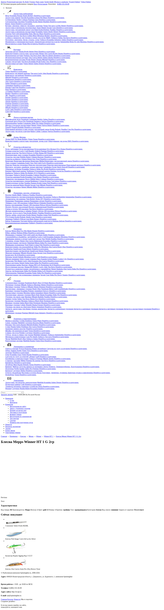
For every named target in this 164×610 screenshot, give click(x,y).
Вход (35, 4)
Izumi (32, 263)
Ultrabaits (42, 203)
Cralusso (24, 20)
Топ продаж (14, 418)
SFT (42, 199)
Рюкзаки (8, 325)
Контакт (41, 157)
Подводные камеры (12, 384)
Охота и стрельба (11, 349)
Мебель (16, 367)
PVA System (9, 217)
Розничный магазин (14, 2)
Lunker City (62, 259)
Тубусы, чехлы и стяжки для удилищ (19, 335)
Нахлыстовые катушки (14, 64)
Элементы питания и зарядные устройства (21, 386)
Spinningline (24, 34)
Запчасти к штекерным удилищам (60, 309)
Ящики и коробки (12, 321)
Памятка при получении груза (21, 422)
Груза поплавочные (26, 149)
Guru (37, 20)
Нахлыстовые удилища (14, 293)
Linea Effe (9, 112)
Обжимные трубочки (13, 169)
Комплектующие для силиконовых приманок (22, 275)
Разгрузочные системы (14, 341)
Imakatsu (57, 237)
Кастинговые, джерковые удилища (18, 289)
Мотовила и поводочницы (15, 337)
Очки (7, 355)
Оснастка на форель (13, 159)
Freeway (30, 153)
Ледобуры (9, 365)
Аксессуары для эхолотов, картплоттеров (21, 382)
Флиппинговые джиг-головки (16, 155)
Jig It (16, 255)
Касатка (36, 323)
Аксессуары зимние (13, 18)
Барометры (9, 363)
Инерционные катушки (14, 56)
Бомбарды (9, 173)
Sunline (20, 123)
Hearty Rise (61, 247)
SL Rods (26, 2)
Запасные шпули (11, 52)
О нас (12, 400)
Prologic (46, 30)
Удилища (17, 281)
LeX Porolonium (43, 265)
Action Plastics (52, 259)
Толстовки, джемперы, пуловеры (55, 373)
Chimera (34, 157)
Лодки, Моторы (20, 137)
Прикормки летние (37, 201)
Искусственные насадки (14, 267)
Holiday (36, 325)
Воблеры (8, 257)
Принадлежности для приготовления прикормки (24, 197)
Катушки (17, 50)
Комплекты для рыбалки (14, 75)
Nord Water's (29, 245)
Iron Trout (36, 159)
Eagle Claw (45, 62)
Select (38, 179)
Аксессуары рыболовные (23, 14)
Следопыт (29, 323)
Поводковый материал (75, 165)
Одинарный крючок (42, 171)
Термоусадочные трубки (14, 183)
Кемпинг (8, 367)
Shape (40, 235)
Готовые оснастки (12, 151)
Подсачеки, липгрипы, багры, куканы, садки (22, 40)
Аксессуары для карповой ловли (17, 30)
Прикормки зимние (22, 201)
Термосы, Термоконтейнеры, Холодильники (66, 367)
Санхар (39, 239)
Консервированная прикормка (16, 223)
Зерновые (9, 219)
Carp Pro (70, 129)
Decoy (27, 179)
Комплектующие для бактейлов (17, 251)
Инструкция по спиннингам (20, 416)
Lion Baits (34, 30)
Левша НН (43, 153)
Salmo (60, 38)
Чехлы (7, 339)
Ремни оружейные (39, 349)
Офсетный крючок (19, 171)
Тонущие (24, 221)
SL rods (77, 42)
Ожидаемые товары (12, 433)
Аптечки (8, 353)
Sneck (59, 167)
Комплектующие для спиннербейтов (19, 247)
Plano (39, 321)
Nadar (34, 273)
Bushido (46, 22)
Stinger (40, 22)
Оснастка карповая (12, 177)
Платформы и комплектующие (17, 359)
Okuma (21, 52)
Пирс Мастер (34, 34)
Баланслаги (9, 255)
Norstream (25, 119)
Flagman (31, 20)
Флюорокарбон (11, 123)
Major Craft (53, 289)
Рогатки (8, 195)
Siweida (24, 18)
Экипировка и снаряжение (24, 347)
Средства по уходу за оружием (58, 349)
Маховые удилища (12, 303)
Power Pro (22, 121)
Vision (45, 32)
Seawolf (65, 167)
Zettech (38, 151)
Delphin (23, 157)
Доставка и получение (18, 412)
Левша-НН (28, 267)
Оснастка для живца (13, 187)
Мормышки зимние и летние (16, 239)
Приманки (18, 229)
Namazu (27, 56)
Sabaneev (58, 40)
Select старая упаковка (28, 259)
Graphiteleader (63, 289)
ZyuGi (44, 163)
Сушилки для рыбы (12, 361)
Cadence (8, 105)
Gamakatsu (33, 119)
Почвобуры (9, 375)
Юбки (25, 233)
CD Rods (45, 283)
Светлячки (55, 181)
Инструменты (32, 44)
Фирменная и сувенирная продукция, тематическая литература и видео (32, 42)
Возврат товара (15, 414)
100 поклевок (22, 203)
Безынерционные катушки (15, 60)
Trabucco (54, 38)
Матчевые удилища (12, 287)
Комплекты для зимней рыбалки (17, 73)
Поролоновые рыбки (13, 265)
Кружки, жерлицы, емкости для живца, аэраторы (24, 26)
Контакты (13, 402)
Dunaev (26, 205)
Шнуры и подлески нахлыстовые (18, 125)
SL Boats (18, 139)
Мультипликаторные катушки (16, 58)
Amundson (9, 85)
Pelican (36, 203)
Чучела (22, 349)
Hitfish (33, 179)
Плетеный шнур (11, 121)
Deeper (59, 382)
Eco (37, 299)
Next (2, 501)
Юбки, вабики (10, 233)
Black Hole (35, 295)
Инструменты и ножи (13, 44)
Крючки (8, 171)
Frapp (24, 249)
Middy (48, 38)
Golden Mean (32, 36)
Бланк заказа (10, 430)
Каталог (10, 599)
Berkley (31, 16)
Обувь (7, 351)
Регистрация (42, 4)
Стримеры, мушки (12, 241)
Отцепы (8, 34)
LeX (44, 271)
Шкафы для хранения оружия (16, 331)
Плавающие (15, 221)
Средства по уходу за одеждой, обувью (20, 357)
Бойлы (7, 221)
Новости (8, 424)
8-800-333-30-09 (63, 4)
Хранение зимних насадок (15, 329)
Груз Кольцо (52, 149)
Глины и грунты (11, 209)
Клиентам (9, 404)
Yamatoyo (37, 121)
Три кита (51, 26)
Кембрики (34, 181)
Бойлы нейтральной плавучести (40, 221)
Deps (42, 341)
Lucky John (42, 73)
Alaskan (13, 351)
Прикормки (9, 201)
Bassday (32, 151)
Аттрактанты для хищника (15, 199)
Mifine (35, 187)
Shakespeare (9, 79)
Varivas (44, 121)
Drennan (42, 287)
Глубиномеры (10, 20)
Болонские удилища (13, 301)
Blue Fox (20, 231)
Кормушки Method (38, 161)
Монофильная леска (13, 119)
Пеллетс (8, 207)
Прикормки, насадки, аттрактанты (27, 193)
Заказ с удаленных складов (20, 408)
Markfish (62, 197)
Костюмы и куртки (29, 373)
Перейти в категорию (42, 16)
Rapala (20, 16)
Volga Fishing (86, 2)
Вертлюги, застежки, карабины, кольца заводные (24, 167)
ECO (36, 173)
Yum (28, 199)
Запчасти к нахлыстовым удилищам (138, 309)
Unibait (31, 203)
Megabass (41, 36)
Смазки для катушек (13, 62)
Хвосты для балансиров (14, 271)
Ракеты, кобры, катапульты (15, 215)
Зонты (46, 367)
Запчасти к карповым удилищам (86, 309)
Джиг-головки (10, 163)
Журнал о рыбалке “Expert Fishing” (67, 2)
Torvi (29, 351)
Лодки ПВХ (10, 139)
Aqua (49, 243)
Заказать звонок (7, 395)
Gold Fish (15, 87)
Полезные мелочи (12, 36)
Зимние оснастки (12, 153)
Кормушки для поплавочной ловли (58, 161)
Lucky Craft (24, 151)
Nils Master (28, 231)
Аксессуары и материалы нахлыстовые (20, 32)
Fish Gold (15, 34)
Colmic (38, 131)
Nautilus (53, 30)
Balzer (49, 125)
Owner (54, 167)
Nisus (40, 386)
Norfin (19, 351)
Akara (13, 24)
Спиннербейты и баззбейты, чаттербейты (21, 237)
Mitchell (45, 60)
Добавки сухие (11, 203)
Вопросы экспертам (13, 426)
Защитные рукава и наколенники (80, 373)
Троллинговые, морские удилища (18, 295)
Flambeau (28, 321)
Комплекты (18, 69)
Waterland (31, 243)
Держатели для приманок (15, 179)
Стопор (42, 181)
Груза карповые (40, 149)
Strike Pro (35, 123)
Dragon (42, 64)
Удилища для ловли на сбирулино (18, 307)
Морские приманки (12, 253)
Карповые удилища (12, 291)
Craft (23, 384)
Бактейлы (9, 249)
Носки (39, 373)
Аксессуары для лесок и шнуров (17, 131)
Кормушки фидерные (22, 161)
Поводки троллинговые (37, 165)
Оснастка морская (12, 185)
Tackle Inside (49, 2)
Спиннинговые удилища (14, 283)
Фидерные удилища (13, 285)
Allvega (48, 205)
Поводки (8, 165)
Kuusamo (35, 261)
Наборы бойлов (59, 221)
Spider (45, 235)
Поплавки (9, 175)
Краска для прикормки (14, 205)
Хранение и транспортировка (25, 319)
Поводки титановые (20, 165)
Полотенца (9, 369)
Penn (36, 52)
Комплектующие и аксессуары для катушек (21, 54)
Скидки (13, 420)
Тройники (31, 171)
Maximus (83, 42)
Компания (9, 398)
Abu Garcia (48, 54)
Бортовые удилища (12, 305)
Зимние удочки (11, 299)
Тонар (45, 26)
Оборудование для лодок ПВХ (60, 141)
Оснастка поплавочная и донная (17, 181)
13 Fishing (9, 91)
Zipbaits (21, 257)
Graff (37, 357)
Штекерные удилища (13, 313)
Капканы (28, 349)
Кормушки (9, 161)
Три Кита (23, 36)
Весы (7, 16)
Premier (8, 97)
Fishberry (16, 219)
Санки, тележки (11, 323)
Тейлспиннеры (11, 273)
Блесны (8, 231)
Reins (72, 42)
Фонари (8, 388)
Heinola (26, 365)
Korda (35, 22)
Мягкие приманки (12, 259)
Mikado (8, 107)
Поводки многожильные (56, 165)
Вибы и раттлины (12, 263)
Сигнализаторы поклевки (15, 22)
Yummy (65, 275)
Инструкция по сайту (18, 406)
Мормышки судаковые (14, 235)
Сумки (7, 327)
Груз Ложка (61, 149)
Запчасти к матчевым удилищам (111, 309)
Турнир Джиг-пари (36, 2)
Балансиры (9, 261)
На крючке (47, 197)
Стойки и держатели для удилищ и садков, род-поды (25, 38)
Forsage (8, 99)
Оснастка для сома (12, 157)
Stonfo (25, 16)
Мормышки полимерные (14, 245)
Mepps (14, 231)
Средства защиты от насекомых (31, 367)
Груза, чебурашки (12, 149)
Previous (4, 497)
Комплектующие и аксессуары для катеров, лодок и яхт (26, 141)
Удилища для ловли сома (14, 297)
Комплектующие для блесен (16, 243)
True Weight (46, 239)
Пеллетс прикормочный (37, 207)
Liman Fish (39, 18)
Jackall (15, 257)
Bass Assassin (42, 259)
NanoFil (8, 127)
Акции (8, 428)
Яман (45, 18)
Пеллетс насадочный (20, 207)
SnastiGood (17, 249)
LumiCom (34, 235)
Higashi (8, 87)
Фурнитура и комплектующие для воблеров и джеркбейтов (28, 269)
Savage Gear (51, 28)
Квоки (7, 24)
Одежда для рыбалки (13, 373)
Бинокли (8, 371)
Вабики (20, 233)
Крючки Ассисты (57, 171)
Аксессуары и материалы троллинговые (20, 28)
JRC (6, 95)
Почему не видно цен (18, 410)
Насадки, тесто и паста (14, 213)
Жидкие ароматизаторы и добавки (18, 211)
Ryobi (26, 52)
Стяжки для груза (12, 333)
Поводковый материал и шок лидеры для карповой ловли (27, 129)
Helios (39, 271)
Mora (15, 365)
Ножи (24, 44)
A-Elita (58, 26)
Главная (4, 599)
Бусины (48, 181)
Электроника (19, 380)
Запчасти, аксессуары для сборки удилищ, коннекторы (26, 309)
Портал (3, 2)
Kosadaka (13, 16)
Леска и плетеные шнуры (23, 117)
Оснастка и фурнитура (22, 147)
